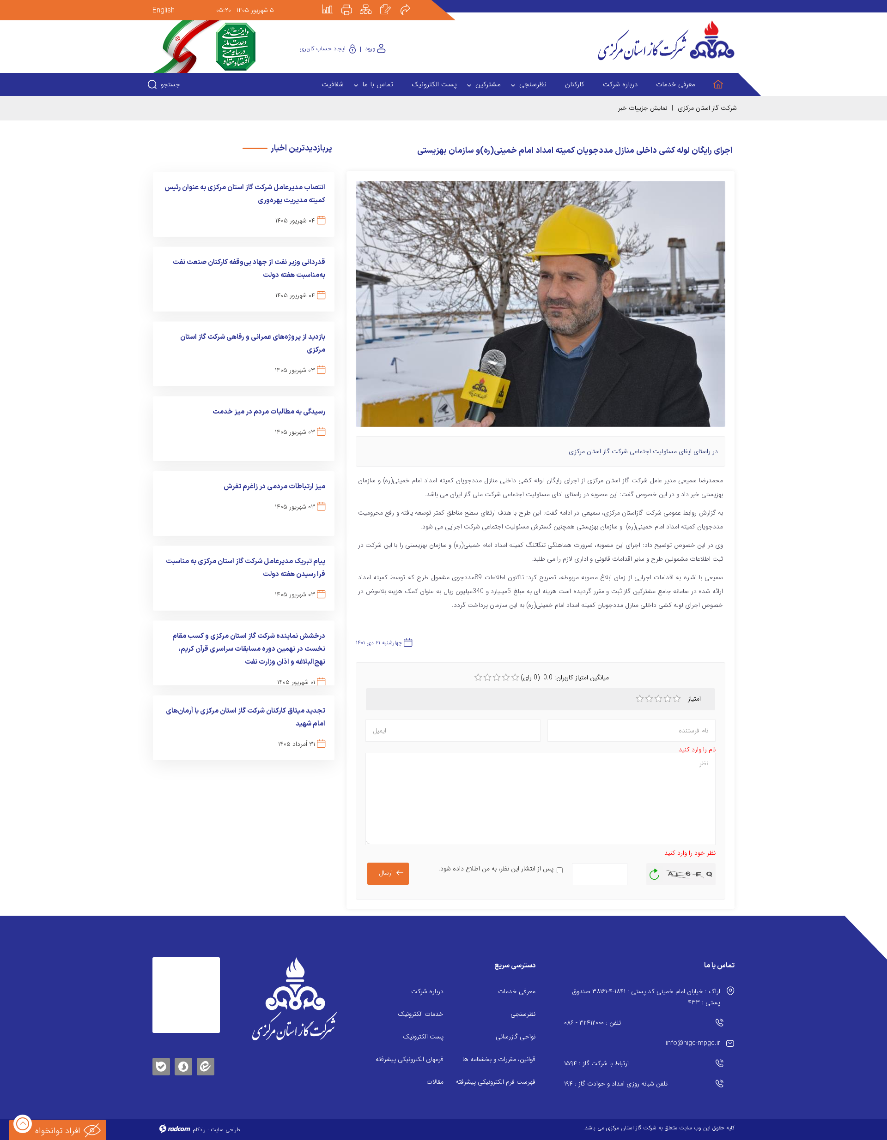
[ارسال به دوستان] (410, 3)
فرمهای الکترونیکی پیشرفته (410, 1059)
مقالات (435, 1082)
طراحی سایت (225, 1129)
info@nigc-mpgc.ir (693, 1043)
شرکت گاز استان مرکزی (707, 108)
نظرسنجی (522, 1014)
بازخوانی (654, 871)
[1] (640, 699)
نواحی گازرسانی (515, 1037)
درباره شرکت (427, 991)
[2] (649, 699)
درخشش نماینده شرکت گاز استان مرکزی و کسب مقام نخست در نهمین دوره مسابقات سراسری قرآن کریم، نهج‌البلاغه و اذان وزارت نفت (248, 649)
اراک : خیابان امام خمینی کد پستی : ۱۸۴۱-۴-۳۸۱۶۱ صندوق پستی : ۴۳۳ (646, 997)
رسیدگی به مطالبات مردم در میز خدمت (269, 412)
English (163, 10)
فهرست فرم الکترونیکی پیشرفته (495, 1082)
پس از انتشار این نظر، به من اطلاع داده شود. (495, 868)
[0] (478, 677)
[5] (677, 699)
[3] (658, 699)
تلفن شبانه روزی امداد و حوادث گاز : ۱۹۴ (616, 1084)
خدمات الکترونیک (421, 1014)
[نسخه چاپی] (352, 3)
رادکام (199, 1129)
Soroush (183, 1065)
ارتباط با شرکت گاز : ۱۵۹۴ (596, 1063)
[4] (667, 699)
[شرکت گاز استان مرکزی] (294, 998)
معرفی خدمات (516, 991)
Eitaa (205, 1059)
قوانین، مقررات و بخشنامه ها (498, 1059)
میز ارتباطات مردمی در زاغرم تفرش (274, 486)
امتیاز (695, 699)
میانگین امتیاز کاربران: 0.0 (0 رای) (565, 677)
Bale (161, 1065)
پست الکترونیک (423, 1037)
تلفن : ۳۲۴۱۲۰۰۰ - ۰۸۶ (592, 1023)
